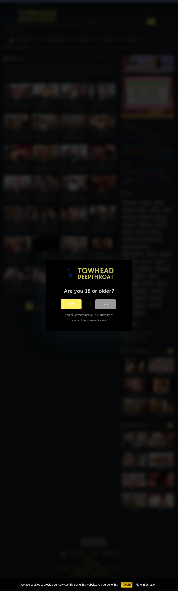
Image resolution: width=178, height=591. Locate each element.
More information (146, 584)
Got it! (127, 584)
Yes (71, 304)
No (105, 304)
